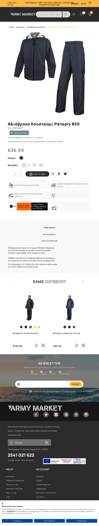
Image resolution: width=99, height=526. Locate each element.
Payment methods (14, 488)
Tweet (65, 173)
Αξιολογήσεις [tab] (49, 234)
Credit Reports (43, 484)
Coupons (40, 497)
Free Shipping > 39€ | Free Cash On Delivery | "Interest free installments (49, 3)
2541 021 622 (12, 4)
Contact (40, 476)
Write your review (21, 133)
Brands (75, 4)
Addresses (41, 488)
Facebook (36, 414)
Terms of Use (52, 391)
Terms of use (12, 484)
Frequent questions (15, 480)
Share (59, 173)
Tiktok (56, 414)
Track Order (55, 5)
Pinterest (76, 414)
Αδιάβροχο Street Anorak (25, 333)
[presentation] (16, 283)
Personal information (46, 493)
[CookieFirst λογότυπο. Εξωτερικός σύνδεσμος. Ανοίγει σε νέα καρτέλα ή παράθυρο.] (3, 504)
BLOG (83, 4)
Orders (39, 480)
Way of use (11, 493)
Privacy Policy (69, 391)
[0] (81, 14)
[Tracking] (51, 15)
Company (10, 476)
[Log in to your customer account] (73, 14)
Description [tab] (49, 227)
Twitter (46, 414)
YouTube (66, 414)
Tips (8, 497)
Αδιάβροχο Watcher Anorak (66, 333)
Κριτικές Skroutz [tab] (50, 240)
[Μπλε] (22, 158)
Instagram (86, 414)
